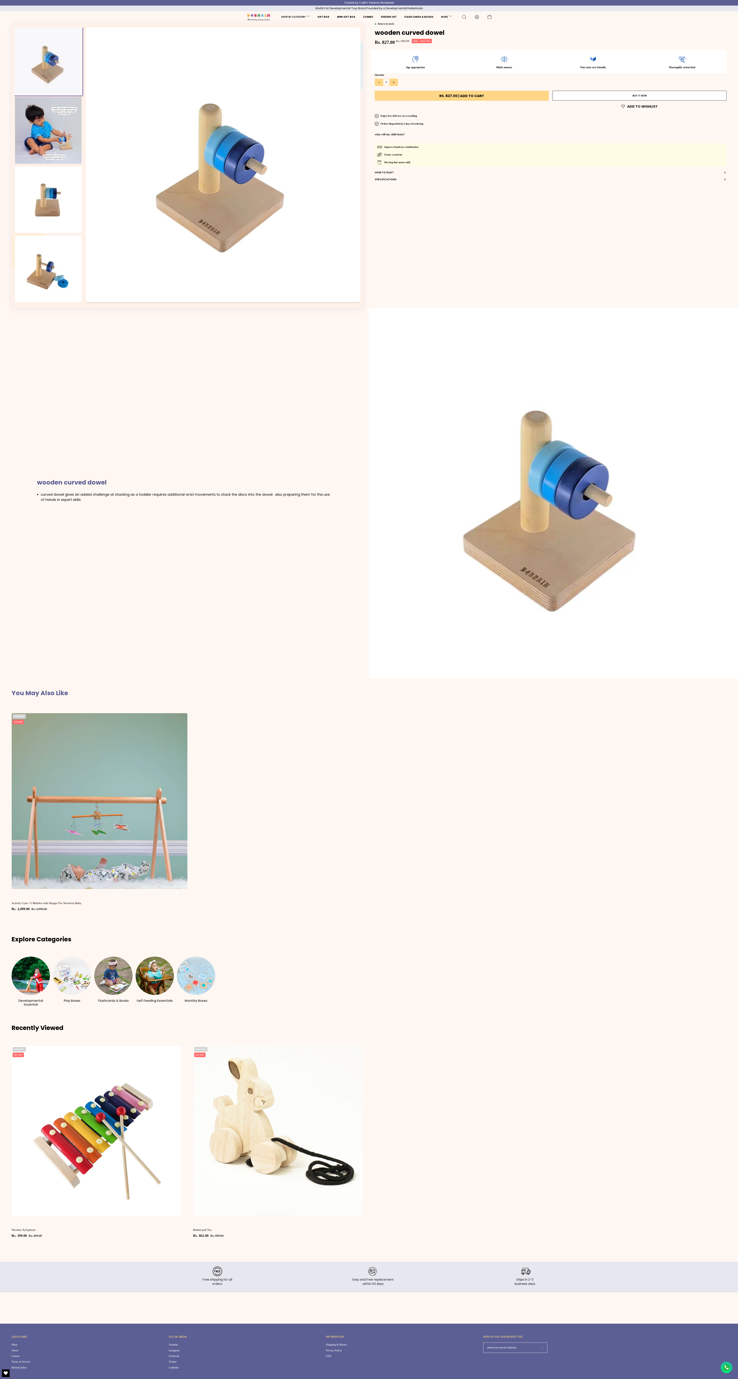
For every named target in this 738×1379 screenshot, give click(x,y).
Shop (14, 1344)
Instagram (174, 1350)
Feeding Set (389, 16)
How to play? (384, 172)
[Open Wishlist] (6, 1373)
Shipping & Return (336, 1344)
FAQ (328, 1355)
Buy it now (639, 95)
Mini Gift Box (346, 16)
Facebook (174, 1355)
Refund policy (19, 1367)
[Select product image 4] (48, 269)
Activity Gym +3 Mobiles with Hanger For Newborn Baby (46, 903)
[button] (464, 16)
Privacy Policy (334, 1350)
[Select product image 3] (48, 200)
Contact (16, 1355)
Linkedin (174, 1367)
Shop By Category (293, 16)
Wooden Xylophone (24, 1229)
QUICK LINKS (19, 1337)
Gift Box (323, 16)
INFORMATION (335, 1337)
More (444, 16)
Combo (368, 16)
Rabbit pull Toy (202, 1229)
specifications (385, 179)
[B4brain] (247, 17)
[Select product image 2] (48, 130)
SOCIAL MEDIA (178, 1337)
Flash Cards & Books (418, 16)
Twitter (173, 1361)
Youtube (173, 1344)
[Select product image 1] (48, 61)
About (15, 1350)
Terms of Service (21, 1361)
